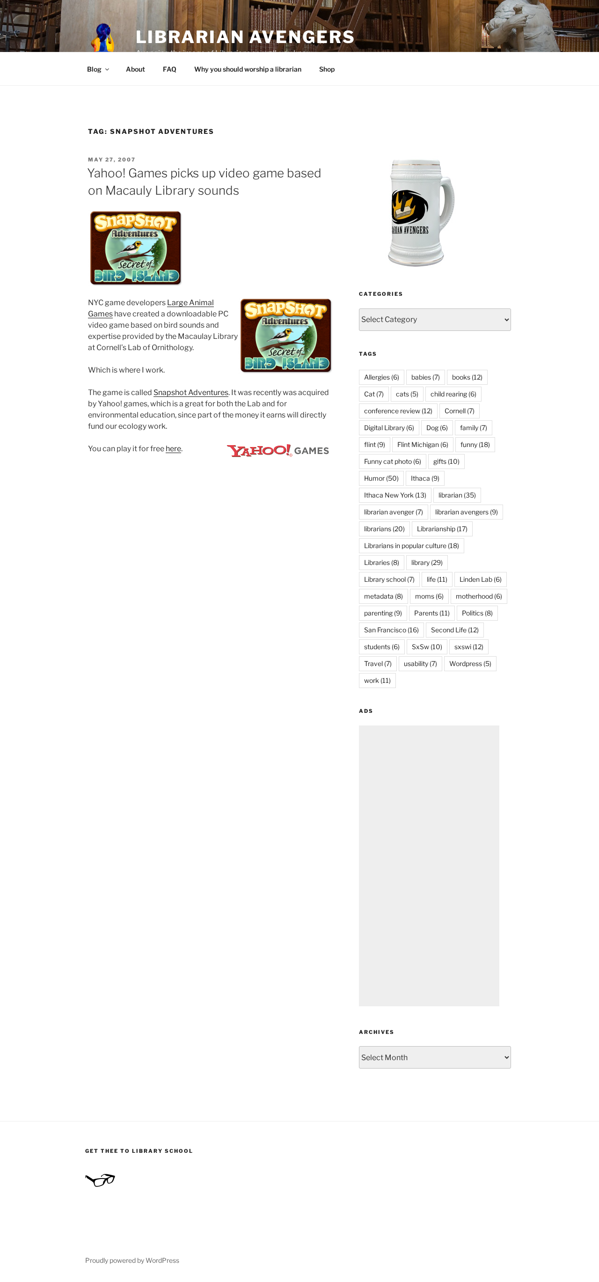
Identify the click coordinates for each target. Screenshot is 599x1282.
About (135, 69)
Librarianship (442, 529)
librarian (457, 495)
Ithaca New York (395, 495)
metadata (383, 596)
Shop (327, 69)
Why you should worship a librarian (247, 69)
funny (475, 444)
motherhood (479, 596)
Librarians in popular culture (411, 545)
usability (420, 663)
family (473, 428)
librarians (384, 529)
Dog (437, 428)
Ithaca (425, 478)
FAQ (169, 69)
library (427, 562)
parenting (383, 613)
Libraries (381, 562)
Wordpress (470, 663)
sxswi (468, 647)
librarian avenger (393, 512)
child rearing (453, 394)
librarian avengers (466, 512)
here (173, 448)
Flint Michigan (422, 444)
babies (425, 377)
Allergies (381, 377)
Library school (389, 579)
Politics (477, 613)
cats (407, 394)
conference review (398, 411)
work (377, 680)
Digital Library (389, 428)
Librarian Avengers (246, 37)
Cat (374, 394)
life (437, 579)
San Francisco (391, 630)
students (382, 647)
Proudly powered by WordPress (132, 1260)
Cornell (460, 411)
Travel (378, 663)
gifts (446, 461)
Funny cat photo (392, 461)
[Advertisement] (429, 865)
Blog (94, 69)
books (467, 377)
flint (374, 444)
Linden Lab (481, 579)
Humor (381, 478)
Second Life (455, 630)
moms (429, 596)
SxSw (427, 647)
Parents (432, 613)
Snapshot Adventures (190, 392)
